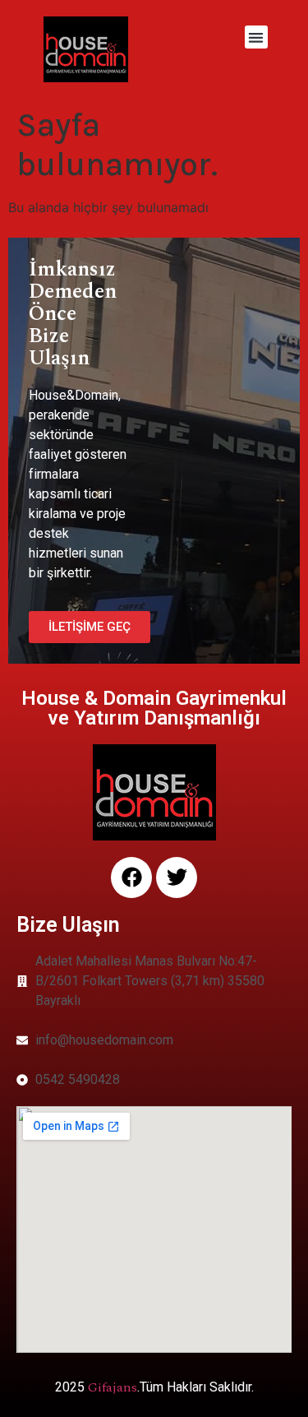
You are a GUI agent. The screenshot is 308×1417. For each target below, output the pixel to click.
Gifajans (112, 1387)
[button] (257, 37)
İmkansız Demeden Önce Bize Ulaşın (73, 314)
